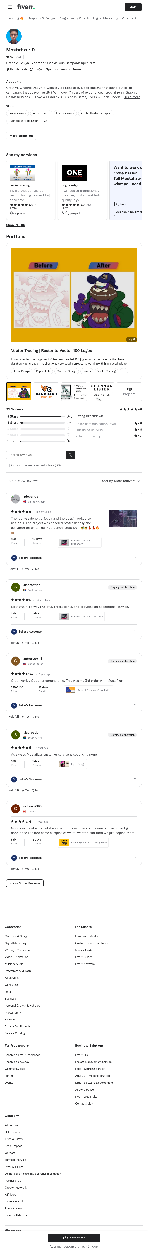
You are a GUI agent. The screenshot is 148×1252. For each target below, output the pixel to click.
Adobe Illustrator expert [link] (96, 113)
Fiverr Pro (81, 1055)
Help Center (12, 1132)
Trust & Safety (14, 1139)
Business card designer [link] (23, 121)
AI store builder (85, 1090)
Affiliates (10, 1194)
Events (9, 1083)
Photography (13, 1012)
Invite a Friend (14, 1201)
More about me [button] (21, 135)
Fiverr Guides (83, 957)
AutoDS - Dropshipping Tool (92, 1076)
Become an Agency (17, 1062)
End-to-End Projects (17, 1026)
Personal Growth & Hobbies (22, 1005)
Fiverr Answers (85, 964)
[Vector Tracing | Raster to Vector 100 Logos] (18, 391)
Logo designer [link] (17, 113)
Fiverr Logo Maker (86, 1096)
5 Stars (12, 416)
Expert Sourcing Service (90, 1069)
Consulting (11, 985)
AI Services (12, 978)
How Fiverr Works (86, 936)
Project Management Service (93, 1062)
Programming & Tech (74, 18)
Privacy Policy (14, 1167)
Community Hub (15, 1069)
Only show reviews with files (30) (36, 465)
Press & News (14, 1208)
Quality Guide (83, 950)
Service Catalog (15, 1033)
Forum (9, 1076)
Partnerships (13, 1181)
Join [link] (133, 7)
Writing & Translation (18, 950)
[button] (10, 7)
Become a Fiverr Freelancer (22, 1055)
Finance (10, 1019)
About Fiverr (13, 1125)
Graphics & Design (41, 18)
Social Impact (13, 1146)
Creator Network (16, 1187)
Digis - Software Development (94, 1083)
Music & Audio (14, 964)
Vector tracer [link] (41, 113)
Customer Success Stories (91, 943)
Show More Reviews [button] (24, 883)
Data (8, 992)
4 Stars (12, 422)
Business (10, 999)
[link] (74, 1238)
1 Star (11, 441)
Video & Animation (16, 957)
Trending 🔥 (15, 18)
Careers (10, 1153)
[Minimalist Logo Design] (46, 391)
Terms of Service (15, 1160)
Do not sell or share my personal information (33, 1174)
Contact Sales (84, 1103)
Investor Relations (16, 1215)
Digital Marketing (105, 18)
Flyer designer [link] (65, 113)
